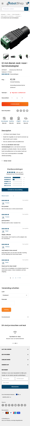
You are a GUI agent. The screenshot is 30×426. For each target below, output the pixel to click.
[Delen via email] (27, 110)
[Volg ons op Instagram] (9, 405)
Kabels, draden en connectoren (7, 16)
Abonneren (15, 386)
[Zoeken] (26, 9)
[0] (27, 4)
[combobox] (13, 9)
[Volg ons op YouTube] (15, 405)
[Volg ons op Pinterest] (12, 405)
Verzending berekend (15, 85)
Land (3, 291)
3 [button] (15, 278)
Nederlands (6, 397)
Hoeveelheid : (5, 98)
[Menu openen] (2, 3)
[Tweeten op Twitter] (24, 110)
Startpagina (3, 14)
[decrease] (12, 98)
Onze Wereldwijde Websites (8, 394)
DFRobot (4, 70)
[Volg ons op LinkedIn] (22, 405)
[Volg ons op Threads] (25, 405)
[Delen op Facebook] (17, 110)
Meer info (4, 123)
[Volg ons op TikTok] (19, 405)
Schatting (6, 309)
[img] (5, 200)
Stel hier (18, 123)
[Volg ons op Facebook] (3, 405)
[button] (29, 56)
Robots (8, 14)
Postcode (4, 299)
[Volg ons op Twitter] (6, 405)
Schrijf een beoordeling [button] (15, 189)
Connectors (17, 16)
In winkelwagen (15, 104)
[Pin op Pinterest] (21, 110)
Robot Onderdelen (16, 14)
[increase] (22, 98)
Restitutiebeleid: (6, 317)
